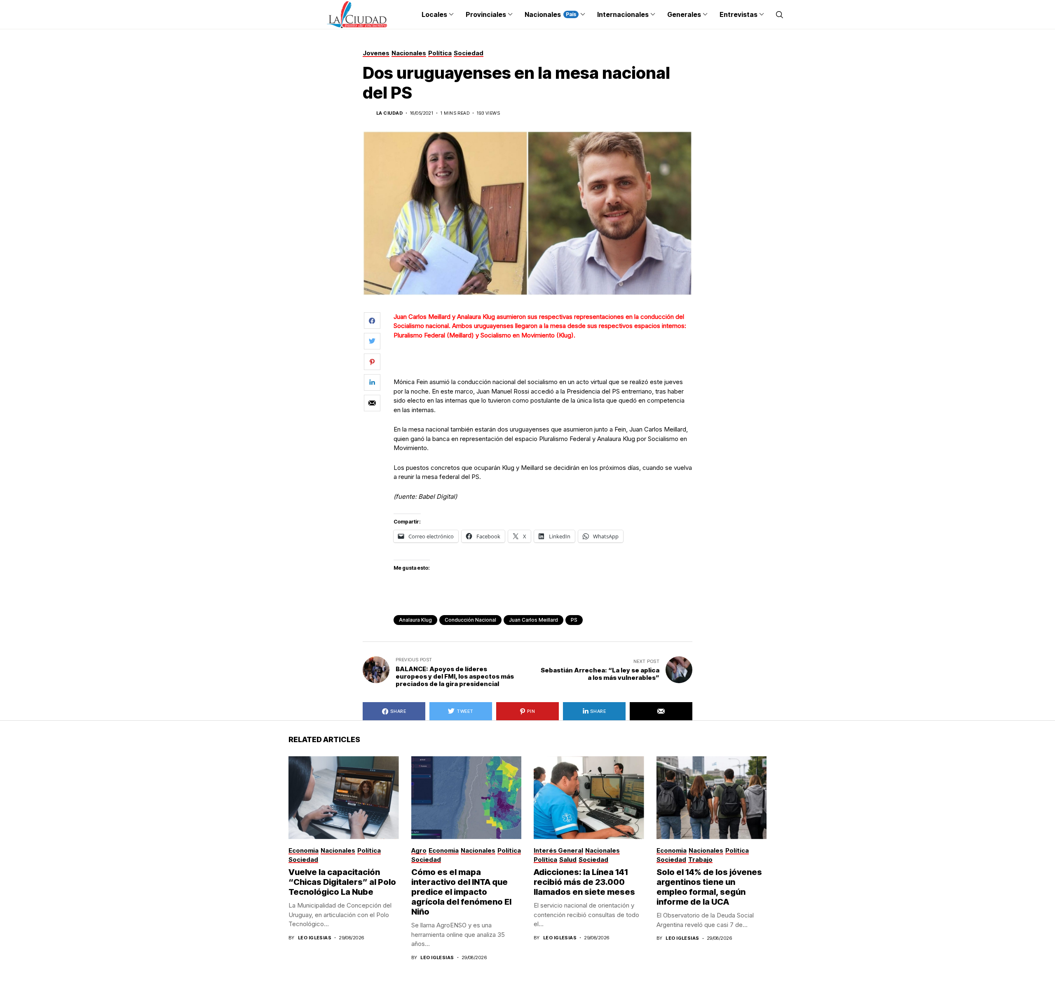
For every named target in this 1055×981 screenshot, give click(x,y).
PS (574, 620)
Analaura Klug (415, 620)
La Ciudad (389, 113)
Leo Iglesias (314, 938)
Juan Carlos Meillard (533, 620)
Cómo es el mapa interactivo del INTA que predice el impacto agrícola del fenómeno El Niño (461, 892)
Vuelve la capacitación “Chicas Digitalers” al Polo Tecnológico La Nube (342, 882)
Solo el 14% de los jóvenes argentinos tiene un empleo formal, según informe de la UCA (709, 887)
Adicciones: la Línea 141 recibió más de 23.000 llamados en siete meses (584, 882)
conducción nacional (470, 620)
